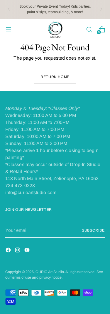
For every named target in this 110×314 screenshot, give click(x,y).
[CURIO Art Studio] (55, 29)
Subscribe (93, 230)
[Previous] (8, 9)
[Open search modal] (89, 29)
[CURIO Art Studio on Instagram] (18, 251)
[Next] (101, 9)
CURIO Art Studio (49, 272)
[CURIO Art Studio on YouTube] (27, 251)
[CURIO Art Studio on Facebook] (8, 251)
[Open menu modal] (8, 29)
